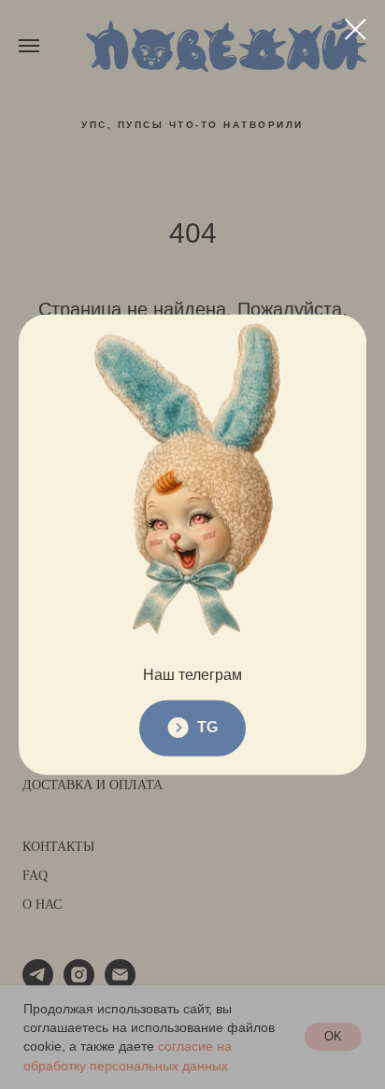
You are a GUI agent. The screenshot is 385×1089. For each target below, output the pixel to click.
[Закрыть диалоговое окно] (355, 29)
